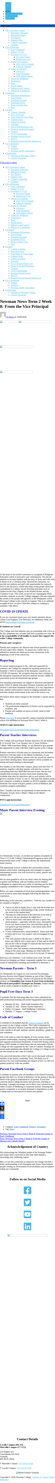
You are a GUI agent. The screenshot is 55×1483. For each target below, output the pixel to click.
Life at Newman (12, 47)
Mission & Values (18, 35)
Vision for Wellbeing (19, 78)
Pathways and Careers (20, 88)
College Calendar (18, 112)
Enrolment (9, 93)
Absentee (15, 124)
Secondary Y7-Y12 (19, 54)
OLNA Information (19, 134)
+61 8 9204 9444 (25, 1463)
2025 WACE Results (25, 64)
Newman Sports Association (23, 151)
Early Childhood (18, 50)
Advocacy (20, 71)
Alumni (14, 146)
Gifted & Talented (23, 66)
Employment (10, 153)
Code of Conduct (35, 1023)
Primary (32, 1127)
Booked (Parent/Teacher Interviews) (26, 141)
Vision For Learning (19, 62)
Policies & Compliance (20, 91)
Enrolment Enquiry (19, 100)
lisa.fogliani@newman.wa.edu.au (20, 622)
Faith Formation (23, 74)
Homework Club (23, 59)
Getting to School (18, 122)
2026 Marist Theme (24, 76)
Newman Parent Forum (20, 136)
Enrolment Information (20, 95)
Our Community (12, 144)
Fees (13, 107)
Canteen (14, 131)
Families (8, 110)
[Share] (27, 1117)
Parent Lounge (11, 16)
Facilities (14, 45)
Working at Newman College (23, 156)
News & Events (17, 115)
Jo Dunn (10, 317)
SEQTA (14, 139)
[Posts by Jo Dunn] (3, 317)
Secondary (41, 1127)
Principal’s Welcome (19, 33)
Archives (14, 148)
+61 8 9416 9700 (24, 1468)
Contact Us (10, 18)
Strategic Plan (16, 40)
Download (19, 729)
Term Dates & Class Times (22, 117)
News (12, 1129)
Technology (16, 81)
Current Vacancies (18, 158)
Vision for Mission (18, 69)
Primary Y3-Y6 (17, 52)
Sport (13, 83)
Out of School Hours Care (22, 127)
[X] (27, 1108)
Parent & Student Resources (22, 129)
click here (10, 718)
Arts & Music (16, 86)
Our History (16, 38)
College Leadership (19, 42)
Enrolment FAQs (18, 103)
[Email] (27, 1112)
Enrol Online (16, 98)
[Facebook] (27, 1104)
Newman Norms (23, 57)
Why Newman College (15, 30)
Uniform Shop (17, 119)
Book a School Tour (13, 14)
